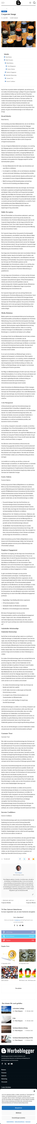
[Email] (33, 859)
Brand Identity (9, 57)
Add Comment (14, 17)
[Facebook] (20, 859)
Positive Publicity (11, 69)
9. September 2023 (5, 963)
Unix (14, 1018)
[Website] (33, 894)
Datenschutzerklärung (20, 1121)
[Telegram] (20, 925)
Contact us (17, 920)
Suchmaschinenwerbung (20, 1028)
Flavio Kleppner (18, 872)
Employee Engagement (11, 72)
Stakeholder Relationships (11, 75)
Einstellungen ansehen (18, 1118)
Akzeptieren (18, 1108)
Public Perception (9, 60)
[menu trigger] (3, 2)
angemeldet (10, 912)
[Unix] (6, 1019)
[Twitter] (24, 859)
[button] (34, 1091)
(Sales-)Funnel (4, 980)
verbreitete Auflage (18, 1008)
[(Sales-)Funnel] (9, 972)
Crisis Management (11, 66)
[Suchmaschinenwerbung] (6, 1029)
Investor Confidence (10, 81)
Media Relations (9, 63)
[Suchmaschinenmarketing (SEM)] (6, 1039)
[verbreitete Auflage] (6, 1009)
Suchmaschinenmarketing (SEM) (23, 1037)
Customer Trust (9, 78)
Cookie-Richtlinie (10, 1121)
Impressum (27, 1121)
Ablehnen (18, 1113)
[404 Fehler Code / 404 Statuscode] (27, 972)
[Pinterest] (29, 859)
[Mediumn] (22, 925)
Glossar (4, 11)
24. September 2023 (24, 963)
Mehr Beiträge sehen (18, 875)
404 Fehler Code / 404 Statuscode (27, 980)
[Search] (34, 2)
